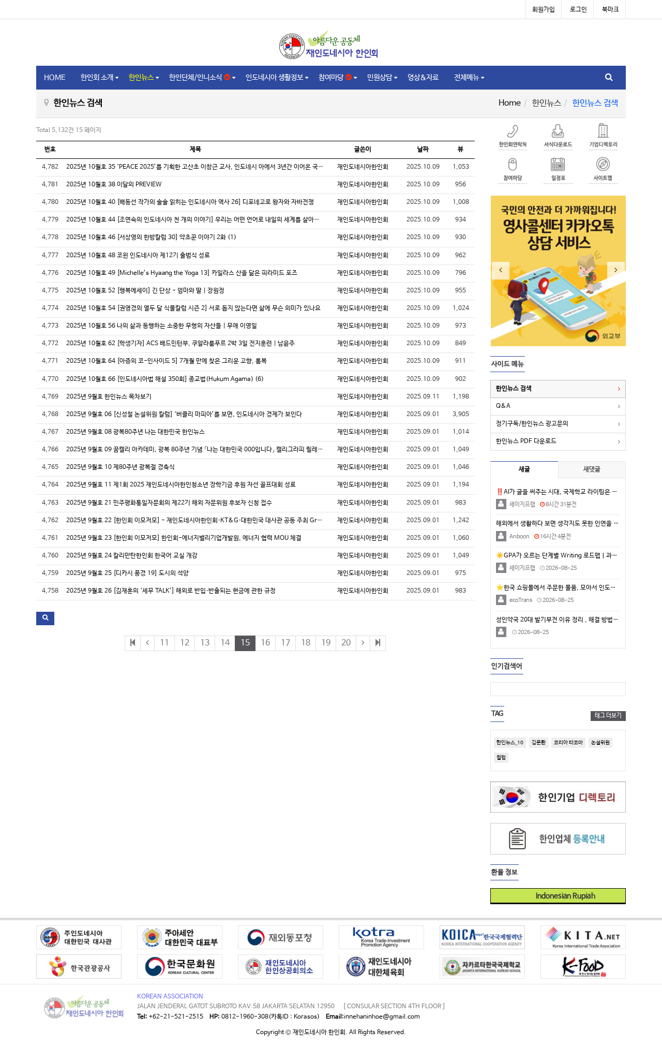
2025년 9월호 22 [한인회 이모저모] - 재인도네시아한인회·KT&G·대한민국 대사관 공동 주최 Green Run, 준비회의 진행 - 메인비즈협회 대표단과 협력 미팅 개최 (275, 520)
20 (346, 643)
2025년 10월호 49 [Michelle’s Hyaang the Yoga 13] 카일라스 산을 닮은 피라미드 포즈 (181, 273)
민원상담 (379, 77)
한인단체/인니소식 (196, 77)
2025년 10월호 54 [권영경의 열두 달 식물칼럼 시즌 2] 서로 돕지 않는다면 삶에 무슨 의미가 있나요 (193, 308)
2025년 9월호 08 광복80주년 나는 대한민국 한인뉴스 (135, 432)
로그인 (578, 9)
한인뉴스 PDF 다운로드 (526, 441)
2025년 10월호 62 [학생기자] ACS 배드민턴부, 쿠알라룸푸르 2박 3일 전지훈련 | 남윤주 (180, 343)
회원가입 (543, 9)
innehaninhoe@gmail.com (382, 1017)
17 (285, 643)
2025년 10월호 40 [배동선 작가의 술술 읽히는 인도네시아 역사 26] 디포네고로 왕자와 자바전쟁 (190, 202)
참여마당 (332, 77)
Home (510, 103)
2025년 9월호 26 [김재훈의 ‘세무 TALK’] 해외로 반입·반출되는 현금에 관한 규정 (171, 591)
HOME (54, 77)
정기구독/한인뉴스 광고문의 (532, 424)
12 (184, 643)
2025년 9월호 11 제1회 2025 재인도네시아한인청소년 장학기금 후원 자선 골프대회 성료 (181, 485)
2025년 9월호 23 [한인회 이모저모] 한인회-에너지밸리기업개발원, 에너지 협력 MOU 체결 (184, 538)
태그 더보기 (608, 716)
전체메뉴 (466, 77)
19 (325, 643)
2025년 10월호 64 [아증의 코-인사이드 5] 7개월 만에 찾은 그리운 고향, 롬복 (166, 361)
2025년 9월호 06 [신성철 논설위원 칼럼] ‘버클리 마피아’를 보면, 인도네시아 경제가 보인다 (184, 414)
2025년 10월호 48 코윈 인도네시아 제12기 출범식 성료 (138, 255)
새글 (524, 469)
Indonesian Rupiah (562, 896)
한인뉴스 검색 (514, 388)
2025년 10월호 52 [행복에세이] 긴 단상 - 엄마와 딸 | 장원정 (145, 290)
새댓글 (591, 469)
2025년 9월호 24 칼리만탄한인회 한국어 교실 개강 (132, 555)
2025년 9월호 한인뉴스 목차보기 (109, 397)
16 (265, 643)
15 (245, 643)
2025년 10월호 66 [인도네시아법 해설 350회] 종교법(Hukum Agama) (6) (165, 379)
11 (164, 643)
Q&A (503, 406)
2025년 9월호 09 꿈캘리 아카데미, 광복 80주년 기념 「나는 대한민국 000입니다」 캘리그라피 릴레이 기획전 (204, 449)
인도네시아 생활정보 (274, 77)
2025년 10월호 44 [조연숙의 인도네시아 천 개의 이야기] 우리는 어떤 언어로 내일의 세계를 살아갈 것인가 (202, 220)
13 (204, 643)
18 (305, 643)
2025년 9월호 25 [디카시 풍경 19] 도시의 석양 (127, 573)
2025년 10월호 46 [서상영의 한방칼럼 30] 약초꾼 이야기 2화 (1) (151, 237)
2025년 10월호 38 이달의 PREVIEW (114, 184)
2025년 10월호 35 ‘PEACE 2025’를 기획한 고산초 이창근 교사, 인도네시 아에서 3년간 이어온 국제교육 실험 (207, 167)
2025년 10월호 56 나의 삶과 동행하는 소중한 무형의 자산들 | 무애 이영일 (161, 326)
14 (225, 643)
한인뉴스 (141, 77)
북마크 (610, 9)
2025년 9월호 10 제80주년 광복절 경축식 (120, 467)
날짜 (423, 149)
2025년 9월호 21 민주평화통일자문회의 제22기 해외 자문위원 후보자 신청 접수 (169, 503)
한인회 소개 (97, 77)
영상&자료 (423, 77)
